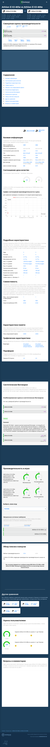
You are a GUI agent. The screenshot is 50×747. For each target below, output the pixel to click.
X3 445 (17, 16)
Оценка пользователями (12, 101)
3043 (36, 145)
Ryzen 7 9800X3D (22, 40)
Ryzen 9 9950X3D (28, 40)
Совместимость (9, 85)
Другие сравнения (10, 99)
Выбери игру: (25, 509)
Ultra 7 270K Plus (25, 26)
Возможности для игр (11, 94)
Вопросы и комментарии (12, 103)
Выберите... (12, 11)
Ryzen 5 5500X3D (10, 40)
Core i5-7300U (27, 525)
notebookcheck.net (43, 736)
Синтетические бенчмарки (12, 92)
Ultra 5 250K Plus (18, 26)
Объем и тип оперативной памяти (14, 87)
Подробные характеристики (13, 83)
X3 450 (3, 18)
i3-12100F (9, 26)
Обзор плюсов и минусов (12, 96)
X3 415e (9, 15)
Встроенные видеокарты (12, 90)
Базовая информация (11, 78)
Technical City (25, 2)
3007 (24, 145)
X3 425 (18, 15)
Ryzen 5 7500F (16, 40)
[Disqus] (26, 688)
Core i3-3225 (6, 525)
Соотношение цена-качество (13, 80)
